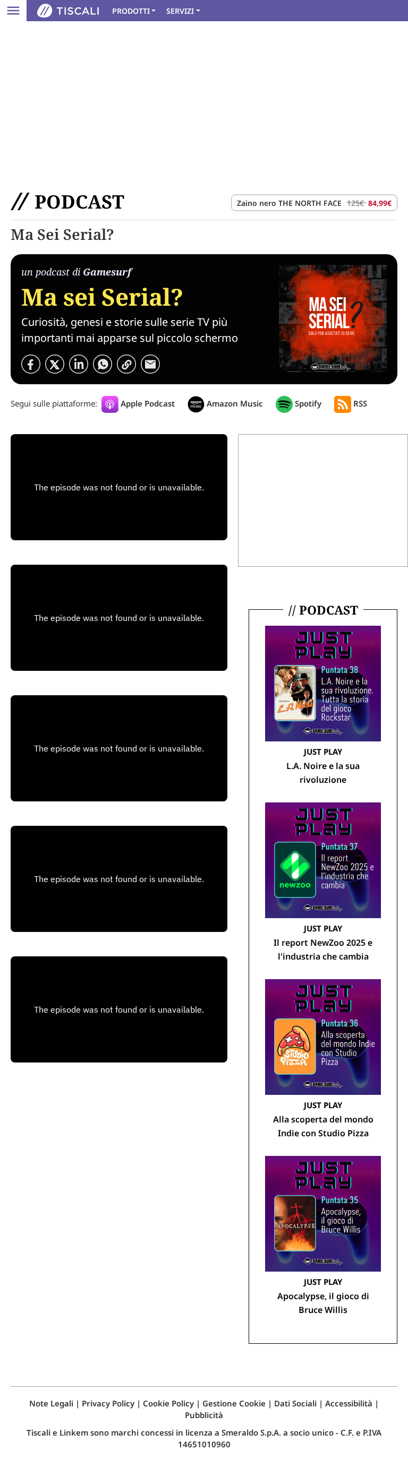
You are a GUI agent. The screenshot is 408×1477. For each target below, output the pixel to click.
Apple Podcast (146, 403)
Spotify (307, 403)
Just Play (323, 751)
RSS (359, 403)
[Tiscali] (68, 11)
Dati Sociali (295, 1403)
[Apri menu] (13, 10)
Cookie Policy (168, 1403)
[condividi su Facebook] (30, 363)
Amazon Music (234, 403)
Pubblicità (204, 1415)
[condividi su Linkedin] (78, 363)
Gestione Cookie (234, 1403)
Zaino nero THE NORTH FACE (289, 203)
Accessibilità (348, 1403)
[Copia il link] (126, 363)
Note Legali (51, 1403)
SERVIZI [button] (180, 11)
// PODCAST (323, 609)
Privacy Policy (108, 1403)
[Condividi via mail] (150, 363)
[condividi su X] (54, 363)
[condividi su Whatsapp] (102, 363)
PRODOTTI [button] (131, 11)
